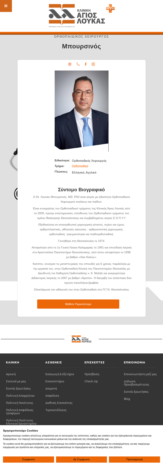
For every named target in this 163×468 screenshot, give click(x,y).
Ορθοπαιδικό (80, 165)
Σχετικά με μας (16, 381)
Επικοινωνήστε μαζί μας (140, 374)
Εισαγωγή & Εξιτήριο (59, 374)
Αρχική (11, 374)
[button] (6, 6)
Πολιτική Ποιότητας (19, 402)
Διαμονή (51, 388)
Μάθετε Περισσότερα (78, 304)
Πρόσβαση (91, 374)
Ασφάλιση (52, 395)
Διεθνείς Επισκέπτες (59, 402)
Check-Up (91, 381)
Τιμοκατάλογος (56, 410)
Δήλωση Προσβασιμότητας (136, 383)
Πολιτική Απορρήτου (20, 395)
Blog (127, 398)
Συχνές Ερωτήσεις (18, 388)
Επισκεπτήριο (54, 381)
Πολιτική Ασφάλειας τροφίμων (19, 411)
